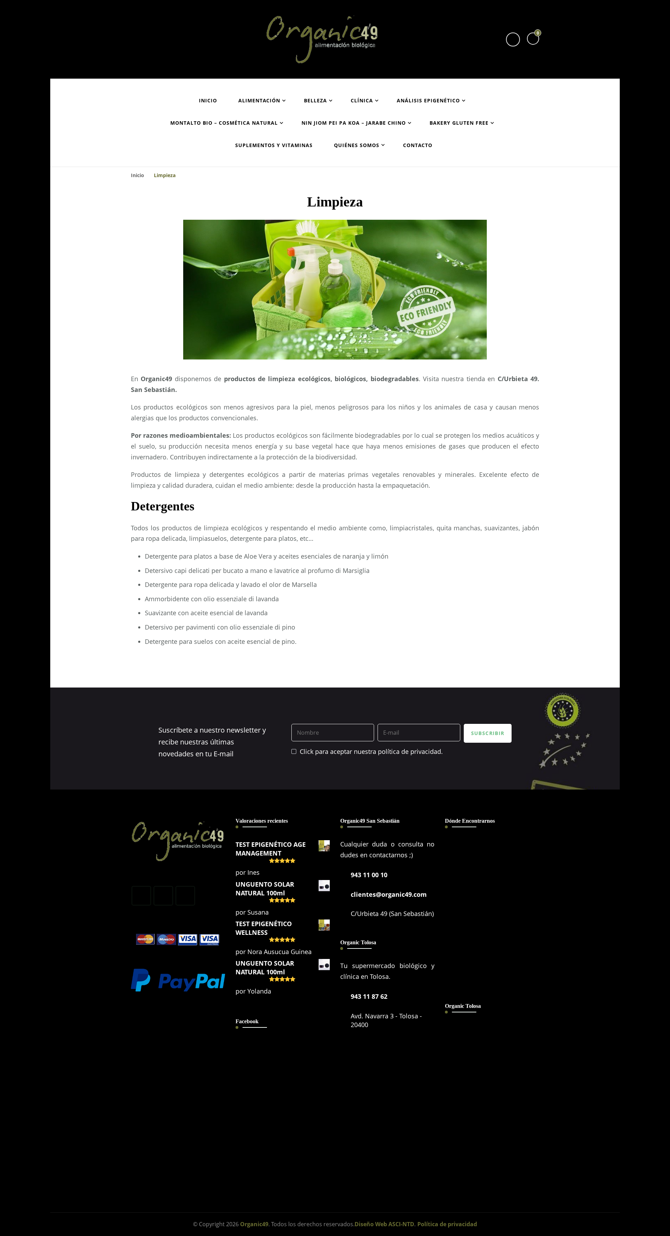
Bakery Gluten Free (459, 122)
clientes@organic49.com (389, 894)
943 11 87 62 (369, 996)
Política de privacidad (447, 1224)
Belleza (315, 100)
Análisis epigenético (428, 100)
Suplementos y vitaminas (274, 145)
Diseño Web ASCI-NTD (384, 1224)
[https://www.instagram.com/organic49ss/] (163, 896)
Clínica (362, 100)
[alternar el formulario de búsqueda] (513, 39)
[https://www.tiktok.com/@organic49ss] (185, 896)
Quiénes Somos (356, 145)
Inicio (208, 100)
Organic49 (254, 1224)
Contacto (417, 145)
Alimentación (259, 100)
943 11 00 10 (369, 875)
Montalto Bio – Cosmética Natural (224, 122)
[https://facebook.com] (141, 896)
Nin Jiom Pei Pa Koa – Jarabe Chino (354, 122)
